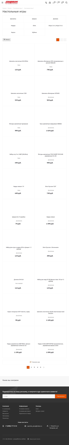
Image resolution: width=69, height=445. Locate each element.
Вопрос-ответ (40, 411)
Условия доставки (24, 411)
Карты (13, 32)
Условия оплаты (24, 409)
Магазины (6, 416)
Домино (55, 19)
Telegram (56, 439)
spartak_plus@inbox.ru (34, 426)
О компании (6, 409)
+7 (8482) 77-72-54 (11, 426)
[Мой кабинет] (50, 2)
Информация (23, 406)
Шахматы (13, 19)
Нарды (13, 25)
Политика (6, 418)
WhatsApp (65, 439)
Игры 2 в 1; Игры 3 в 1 (56, 25)
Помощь (38, 406)
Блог (37, 409)
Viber (61, 439)
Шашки (34, 19)
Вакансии (6, 413)
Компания (6, 406)
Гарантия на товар (25, 413)
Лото (34, 25)
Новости (5, 411)
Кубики (34, 32)
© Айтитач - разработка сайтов (15, 439)
